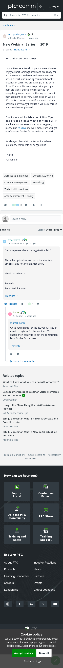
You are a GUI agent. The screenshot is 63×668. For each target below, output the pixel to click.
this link (22, 128)
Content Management (16, 182)
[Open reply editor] (31, 218)
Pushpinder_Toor (17, 34)
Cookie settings (36, 454)
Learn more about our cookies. (39, 645)
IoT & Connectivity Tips (15, 413)
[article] (31, 272)
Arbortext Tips (10, 386)
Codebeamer (10, 399)
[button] (4, 7)
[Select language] (40, 6)
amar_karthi (14, 240)
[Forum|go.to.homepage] (19, 6)
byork (16, 312)
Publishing (38, 182)
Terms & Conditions (15, 454)
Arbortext (10, 25)
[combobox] (31, 15)
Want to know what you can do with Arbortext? (31, 382)
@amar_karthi (17, 322)
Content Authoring (43, 175)
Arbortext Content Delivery (18, 196)
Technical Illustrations (16, 189)
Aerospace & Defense (16, 175)
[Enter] (5, 15)
